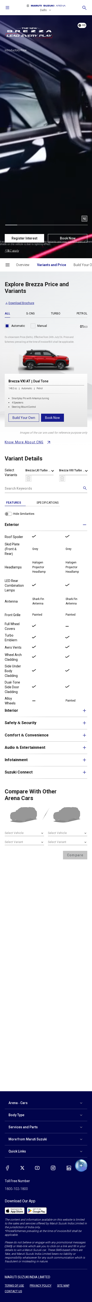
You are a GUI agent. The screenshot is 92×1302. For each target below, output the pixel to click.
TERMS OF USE (14, 1285)
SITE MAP (63, 1285)
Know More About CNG (24, 442)
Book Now (67, 238)
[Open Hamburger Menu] (7, 265)
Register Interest (24, 238)
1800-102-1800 (16, 1189)
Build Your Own (24, 418)
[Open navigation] (7, 7)
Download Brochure (21, 303)
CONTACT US (13, 1291)
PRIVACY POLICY (40, 1285)
